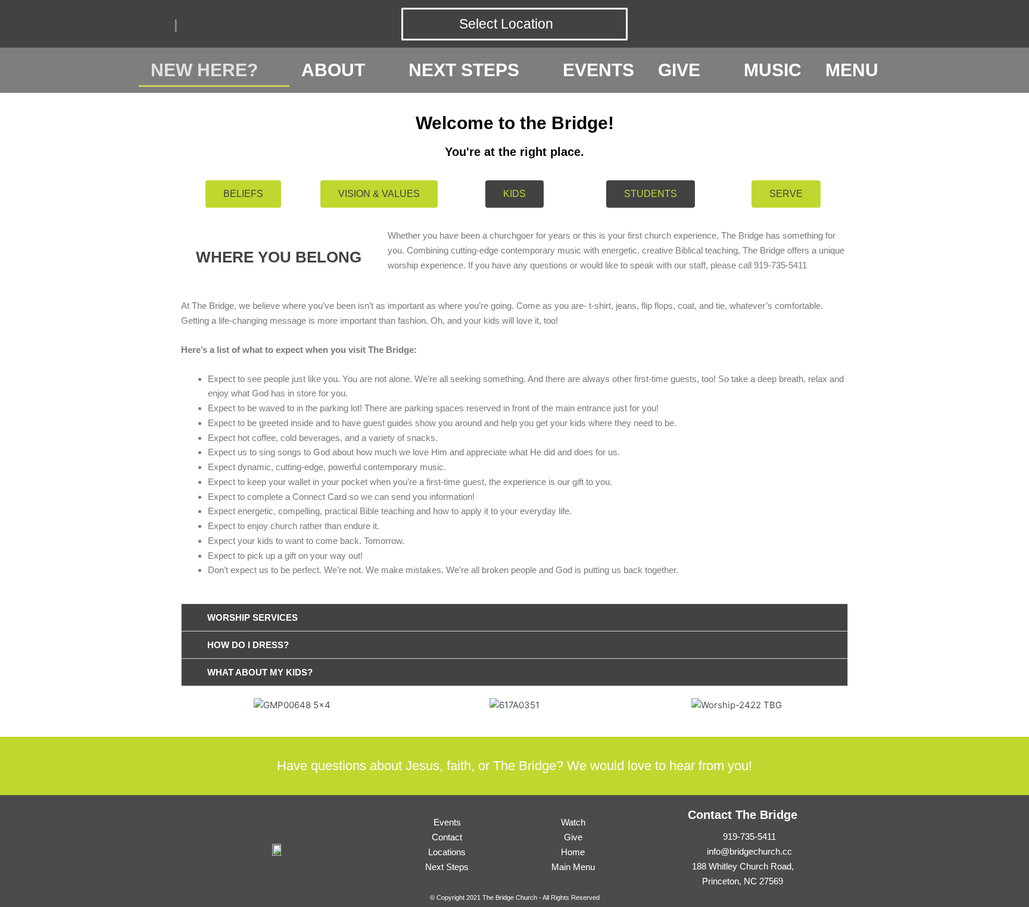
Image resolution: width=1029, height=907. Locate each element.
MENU (851, 70)
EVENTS (598, 70)
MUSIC (773, 70)
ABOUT (333, 70)
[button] (514, 617)
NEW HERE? (204, 70)
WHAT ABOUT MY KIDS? (260, 672)
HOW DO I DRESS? (248, 645)
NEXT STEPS (464, 70)
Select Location (506, 24)
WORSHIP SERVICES (252, 617)
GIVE (679, 70)
